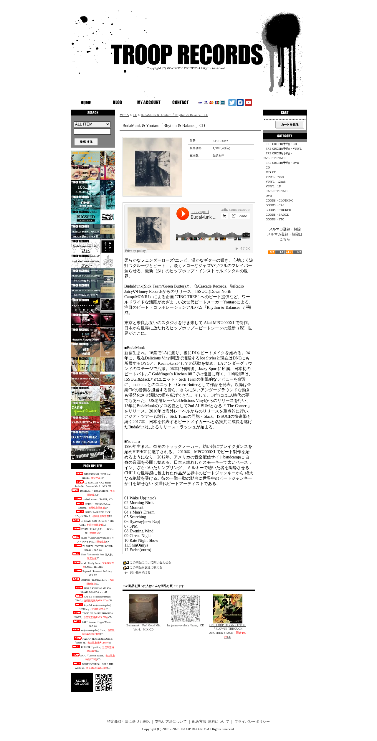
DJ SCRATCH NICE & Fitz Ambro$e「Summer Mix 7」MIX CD (93, 484)
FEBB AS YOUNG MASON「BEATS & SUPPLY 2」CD (95, 590)
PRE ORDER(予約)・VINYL (284, 148)
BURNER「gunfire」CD (97, 649)
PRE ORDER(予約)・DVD (282, 162)
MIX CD (271, 172)
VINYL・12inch (275, 181)
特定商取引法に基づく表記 (128, 721)
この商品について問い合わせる (150, 562)
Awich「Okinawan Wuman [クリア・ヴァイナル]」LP (95, 540)
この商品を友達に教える (146, 567)
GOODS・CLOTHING (279, 200)
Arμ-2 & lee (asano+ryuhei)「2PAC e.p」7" (94, 607)
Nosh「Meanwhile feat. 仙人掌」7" (97, 556)
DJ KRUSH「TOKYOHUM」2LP (97, 493)
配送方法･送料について (210, 721)
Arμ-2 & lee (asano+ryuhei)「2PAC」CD (93, 598)
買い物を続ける (140, 572)
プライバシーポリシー (252, 721)
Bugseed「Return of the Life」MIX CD (97, 573)
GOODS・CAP (275, 205)
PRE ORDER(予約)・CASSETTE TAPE (278, 156)
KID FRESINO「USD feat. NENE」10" (96, 476)
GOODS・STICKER (278, 210)
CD (135, 115)
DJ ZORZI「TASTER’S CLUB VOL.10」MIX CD (97, 548)
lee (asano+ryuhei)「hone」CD (185, 625)
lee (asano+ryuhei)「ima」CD (98, 632)
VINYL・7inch (275, 177)
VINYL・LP (273, 186)
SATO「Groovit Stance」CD (97, 657)
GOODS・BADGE (277, 214)
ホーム (124, 115)
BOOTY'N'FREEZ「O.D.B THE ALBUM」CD (94, 666)
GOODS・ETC (275, 219)
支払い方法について (171, 721)
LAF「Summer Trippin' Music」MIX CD (97, 624)
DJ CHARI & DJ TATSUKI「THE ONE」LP (97, 523)
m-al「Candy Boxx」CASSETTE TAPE (97, 565)
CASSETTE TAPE (277, 191)
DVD (269, 195)
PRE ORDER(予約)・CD (281, 144)
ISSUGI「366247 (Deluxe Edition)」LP (94, 506)
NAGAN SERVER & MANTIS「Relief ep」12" (93, 641)
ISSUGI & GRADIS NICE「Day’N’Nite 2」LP (93, 514)
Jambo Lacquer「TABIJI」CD (97, 499)
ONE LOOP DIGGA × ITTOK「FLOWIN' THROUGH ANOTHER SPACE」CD (227, 630)
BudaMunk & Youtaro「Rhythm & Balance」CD (174, 115)
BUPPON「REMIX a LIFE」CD (97, 582)
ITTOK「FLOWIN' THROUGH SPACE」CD (94, 615)
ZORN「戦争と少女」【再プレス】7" (97, 531)
